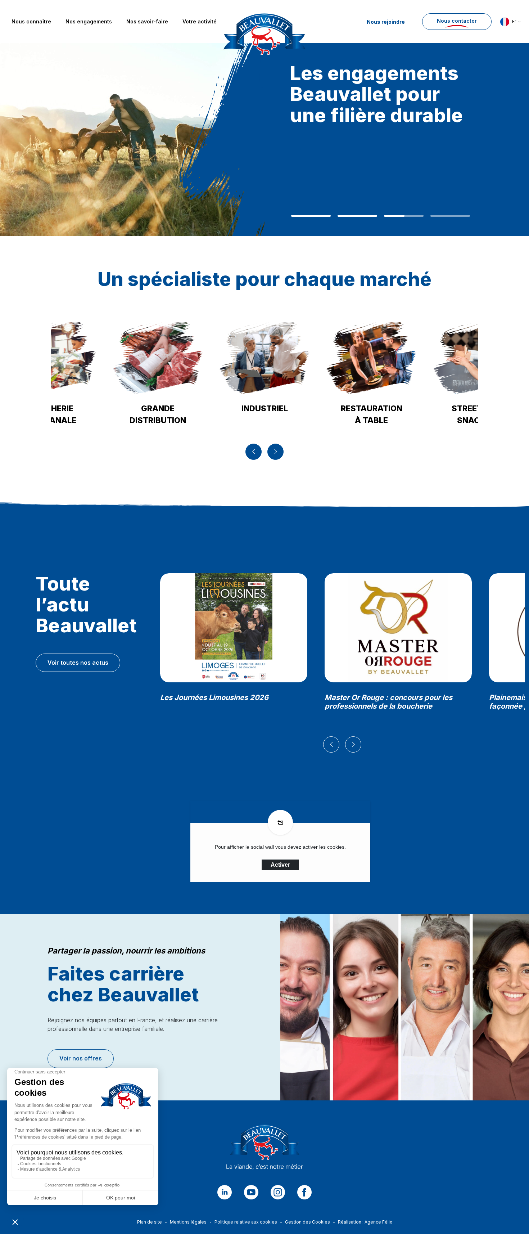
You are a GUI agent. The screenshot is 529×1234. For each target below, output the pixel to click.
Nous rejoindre (386, 22)
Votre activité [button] (199, 21)
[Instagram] (277, 1192)
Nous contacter (457, 21)
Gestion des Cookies (307, 1222)
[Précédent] (253, 452)
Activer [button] (280, 865)
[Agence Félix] (264, 21)
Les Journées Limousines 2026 (214, 697)
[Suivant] (275, 452)
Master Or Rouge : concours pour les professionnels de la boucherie (388, 701)
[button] (510, 21)
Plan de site (149, 1222)
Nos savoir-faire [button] (147, 21)
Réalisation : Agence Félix (365, 1222)
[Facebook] (304, 1192)
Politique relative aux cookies (245, 1222)
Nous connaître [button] (31, 21)
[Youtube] (251, 1192)
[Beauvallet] (264, 1149)
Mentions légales (188, 1222)
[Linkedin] (224, 1192)
